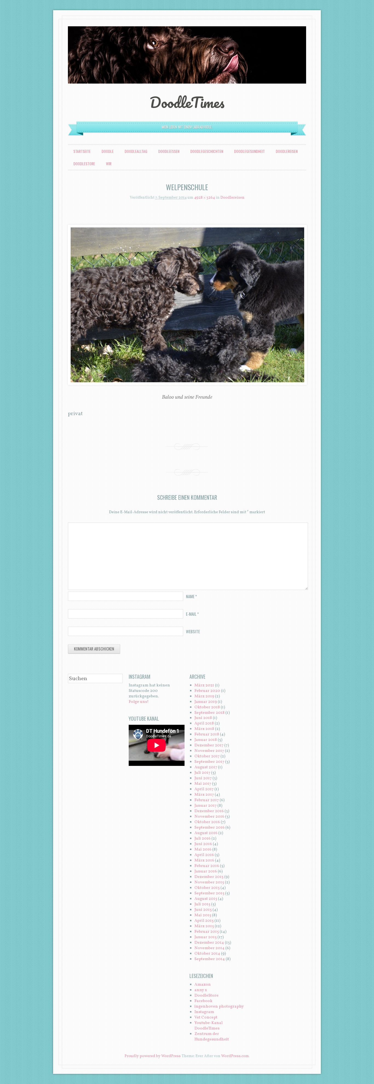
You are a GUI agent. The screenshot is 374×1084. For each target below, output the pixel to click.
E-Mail (192, 614)
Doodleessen (168, 151)
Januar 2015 (205, 937)
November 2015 (209, 882)
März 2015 (204, 926)
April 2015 (204, 921)
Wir (108, 163)
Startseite (82, 151)
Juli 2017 (202, 773)
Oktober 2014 (207, 954)
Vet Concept (205, 1017)
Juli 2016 (202, 838)
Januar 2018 (205, 740)
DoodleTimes (187, 102)
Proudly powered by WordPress (153, 1056)
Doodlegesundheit (249, 151)
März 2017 (204, 795)
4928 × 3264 (204, 197)
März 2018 (204, 729)
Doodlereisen (287, 151)
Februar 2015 (206, 932)
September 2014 (209, 959)
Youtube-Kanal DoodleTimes (208, 1025)
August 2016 (205, 833)
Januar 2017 (205, 806)
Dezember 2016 (209, 811)
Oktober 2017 (207, 756)
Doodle (108, 151)
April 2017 (204, 789)
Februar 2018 (206, 734)
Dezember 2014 (209, 943)
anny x (200, 990)
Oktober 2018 (207, 707)
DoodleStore (84, 163)
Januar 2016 (205, 871)
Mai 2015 (202, 915)
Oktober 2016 (207, 822)
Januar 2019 (205, 702)
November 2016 (209, 817)
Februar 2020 (207, 691)
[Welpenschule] (187, 305)
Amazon (202, 985)
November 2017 (209, 751)
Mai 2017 (202, 784)
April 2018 (204, 723)
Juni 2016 (203, 844)
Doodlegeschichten (206, 151)
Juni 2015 (203, 910)
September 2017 (209, 762)
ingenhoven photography (219, 1006)
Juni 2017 (203, 778)
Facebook (203, 1001)
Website (193, 631)
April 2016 (204, 855)
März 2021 (204, 685)
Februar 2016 (206, 866)
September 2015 (209, 893)
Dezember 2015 (208, 877)
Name (191, 596)
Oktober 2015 (207, 888)
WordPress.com (235, 1056)
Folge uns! (139, 702)
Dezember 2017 (208, 745)
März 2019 (204, 696)
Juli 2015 (202, 904)
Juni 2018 (203, 718)
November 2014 (209, 948)
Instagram (204, 1012)
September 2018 (209, 713)
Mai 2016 (202, 849)
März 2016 (204, 860)
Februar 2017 (206, 800)
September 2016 (209, 828)
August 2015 (205, 899)
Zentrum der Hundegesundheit (211, 1036)
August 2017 (205, 767)
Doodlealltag (136, 151)
